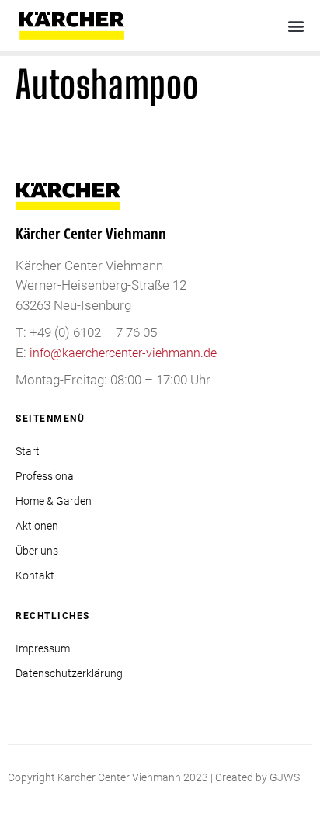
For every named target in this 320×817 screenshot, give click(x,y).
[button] (295, 26)
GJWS (285, 777)
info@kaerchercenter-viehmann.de (123, 353)
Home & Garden (54, 501)
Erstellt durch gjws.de (59, 796)
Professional (46, 476)
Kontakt (35, 575)
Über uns (37, 550)
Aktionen (37, 526)
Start (28, 451)
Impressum (43, 648)
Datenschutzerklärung (69, 673)
